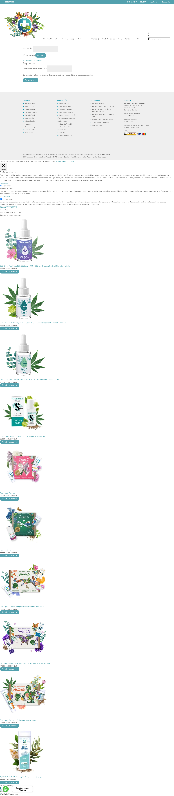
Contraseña (28, 48)
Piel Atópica (83, 39)
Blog (120, 39)
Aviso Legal (62, 121)
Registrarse (30, 80)
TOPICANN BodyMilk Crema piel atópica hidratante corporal (22, 777)
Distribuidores (108, 39)
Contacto (141, 39)
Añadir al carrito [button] (10, 271)
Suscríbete (62, 130)
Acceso (40, 55)
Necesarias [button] (4, 183)
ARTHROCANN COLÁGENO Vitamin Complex (102, 110)
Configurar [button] (70, 161)
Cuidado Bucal (30, 115)
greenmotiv (106, 154)
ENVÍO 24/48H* (131, 2)
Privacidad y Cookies (62, 157)
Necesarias (7, 186)
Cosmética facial (30, 109)
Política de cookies (64, 127)
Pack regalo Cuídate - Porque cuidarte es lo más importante (22, 606)
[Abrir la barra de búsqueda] (159, 33)
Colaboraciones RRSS (66, 136)
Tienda (94, 39)
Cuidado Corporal (31, 112)
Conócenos (129, 39)
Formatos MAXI (30, 130)
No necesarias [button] (5, 196)
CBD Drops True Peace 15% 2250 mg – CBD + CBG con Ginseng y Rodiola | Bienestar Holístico (35, 266)
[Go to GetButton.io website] (5, 793)
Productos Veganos (31, 127)
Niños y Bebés (30, 121)
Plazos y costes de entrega (96, 157)
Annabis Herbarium (65, 106)
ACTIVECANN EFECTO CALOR (103, 106)
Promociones (29, 133)
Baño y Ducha (29, 106)
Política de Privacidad (65, 124)
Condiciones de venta (78, 157)
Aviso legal (50, 157)
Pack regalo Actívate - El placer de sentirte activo (18, 720)
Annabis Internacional (65, 112)
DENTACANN (97, 125)
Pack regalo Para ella (7, 493)
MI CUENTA (143, 2)
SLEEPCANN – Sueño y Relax (102, 120)
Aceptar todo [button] (61, 161)
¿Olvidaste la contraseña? (32, 60)
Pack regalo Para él (7, 550)
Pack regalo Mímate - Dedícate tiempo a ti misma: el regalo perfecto (25, 663)
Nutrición (28, 124)
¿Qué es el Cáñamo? (65, 109)
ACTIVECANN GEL (98, 104)
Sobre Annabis (63, 104)
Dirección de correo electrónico (35, 69)
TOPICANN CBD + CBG (100, 122)
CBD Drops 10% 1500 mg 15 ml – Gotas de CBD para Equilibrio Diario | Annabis (29, 379)
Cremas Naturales (51, 39)
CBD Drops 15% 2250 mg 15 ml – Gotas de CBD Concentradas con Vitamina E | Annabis (33, 323)
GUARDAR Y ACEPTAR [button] (8, 207)
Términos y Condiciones (66, 118)
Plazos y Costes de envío (66, 115)
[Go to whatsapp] (6, 789)
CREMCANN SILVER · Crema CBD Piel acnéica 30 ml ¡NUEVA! (22, 436)
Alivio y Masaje (68, 39)
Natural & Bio (29, 118)
